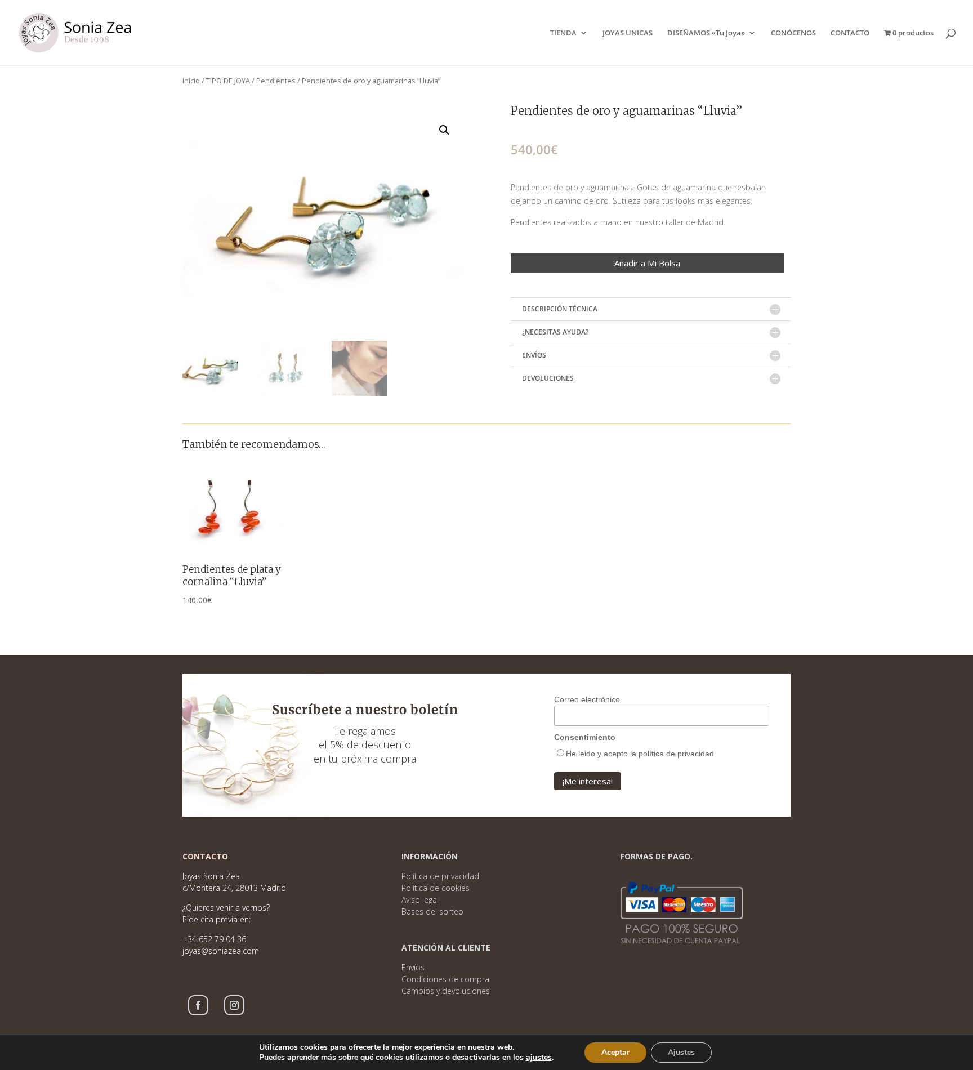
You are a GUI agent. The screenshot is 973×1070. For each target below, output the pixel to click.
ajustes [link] (539, 1057)
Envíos (413, 967)
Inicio (191, 80)
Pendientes (276, 80)
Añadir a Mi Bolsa (647, 263)
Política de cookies (435, 887)
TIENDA (563, 33)
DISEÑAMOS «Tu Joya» (706, 33)
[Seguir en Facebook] (198, 1005)
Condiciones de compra (445, 979)
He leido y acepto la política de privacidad (640, 753)
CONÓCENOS (793, 33)
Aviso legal (420, 899)
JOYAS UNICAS (627, 33)
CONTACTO (850, 33)
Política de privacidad (440, 876)
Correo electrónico (587, 699)
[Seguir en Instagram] (234, 1005)
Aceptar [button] (615, 1052)
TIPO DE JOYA (228, 80)
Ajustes (681, 1052)
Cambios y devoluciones (445, 991)
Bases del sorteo (432, 911)
